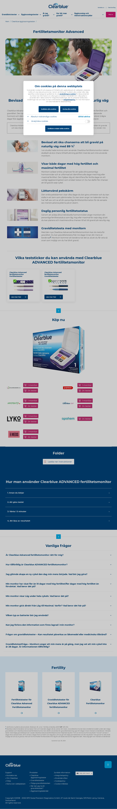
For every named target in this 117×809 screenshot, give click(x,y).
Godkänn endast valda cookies (58, 128)
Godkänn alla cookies (48, 109)
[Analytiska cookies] (29, 121)
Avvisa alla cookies (69, 109)
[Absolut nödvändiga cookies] (29, 116)
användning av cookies (68, 94)
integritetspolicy (69, 100)
